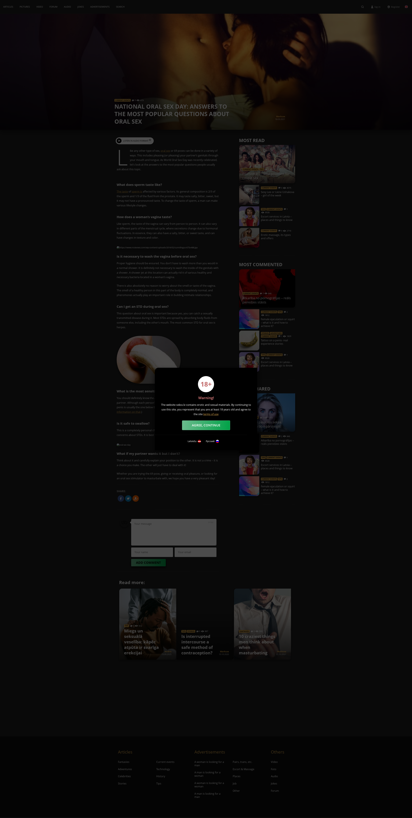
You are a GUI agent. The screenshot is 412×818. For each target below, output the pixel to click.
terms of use (211, 414)
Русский (210, 441)
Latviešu (192, 441)
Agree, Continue (206, 425)
